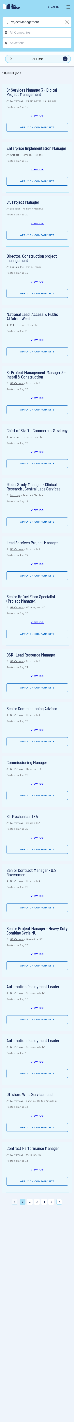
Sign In (53, 7)
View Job (37, 115)
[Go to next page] (59, 1202)
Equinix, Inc (17, 267)
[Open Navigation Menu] (68, 7)
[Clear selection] (67, 22)
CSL (12, 325)
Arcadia (15, 154)
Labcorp (15, 208)
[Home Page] (13, 6)
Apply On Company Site (37, 127)
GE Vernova (17, 100)
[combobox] (40, 22)
